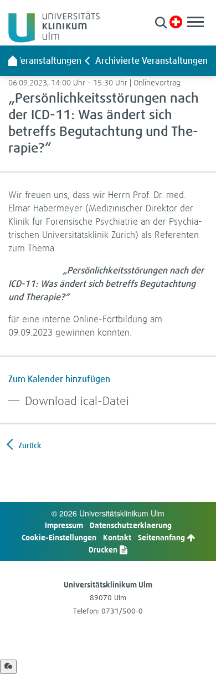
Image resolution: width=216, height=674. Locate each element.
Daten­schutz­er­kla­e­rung (131, 525)
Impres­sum (64, 525)
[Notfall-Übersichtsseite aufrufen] (175, 22)
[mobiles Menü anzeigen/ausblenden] (195, 22)
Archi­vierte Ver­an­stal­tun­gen (151, 60)
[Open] (8, 667)
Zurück (29, 445)
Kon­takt (117, 537)
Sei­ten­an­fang (162, 537)
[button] (161, 22)
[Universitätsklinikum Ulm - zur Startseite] (12, 60)
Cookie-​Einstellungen (59, 537)
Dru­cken (104, 549)
